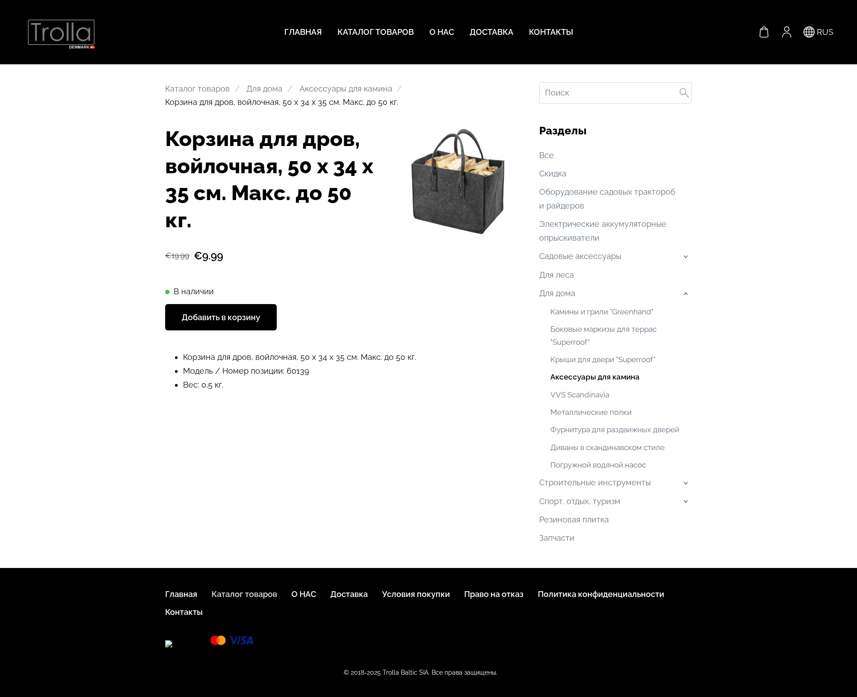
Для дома (264, 88)
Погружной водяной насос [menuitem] (598, 464)
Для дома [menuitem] (557, 293)
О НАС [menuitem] (441, 32)
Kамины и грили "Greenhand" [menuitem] (601, 311)
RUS (824, 32)
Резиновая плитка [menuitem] (574, 519)
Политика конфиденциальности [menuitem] (601, 594)
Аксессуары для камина (346, 88)
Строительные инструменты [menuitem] (595, 482)
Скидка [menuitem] (552, 173)
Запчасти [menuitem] (556, 538)
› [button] (686, 257)
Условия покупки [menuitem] (416, 594)
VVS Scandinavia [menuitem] (579, 394)
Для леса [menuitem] (556, 275)
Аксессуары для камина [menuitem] (595, 376)
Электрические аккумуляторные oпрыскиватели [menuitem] (602, 230)
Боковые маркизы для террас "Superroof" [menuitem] (603, 335)
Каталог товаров (197, 88)
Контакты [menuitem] (551, 32)
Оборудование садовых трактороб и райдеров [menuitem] (607, 198)
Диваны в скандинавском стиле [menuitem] (607, 447)
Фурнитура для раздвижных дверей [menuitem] (614, 429)
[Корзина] (764, 32)
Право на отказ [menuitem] (494, 594)
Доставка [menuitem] (491, 32)
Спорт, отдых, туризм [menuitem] (579, 501)
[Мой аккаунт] (786, 32)
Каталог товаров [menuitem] (375, 32)
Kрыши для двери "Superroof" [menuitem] (603, 359)
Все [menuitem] (546, 155)
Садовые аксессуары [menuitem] (580, 256)
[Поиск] (684, 93)
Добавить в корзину (221, 317)
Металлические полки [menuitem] (591, 412)
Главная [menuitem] (303, 32)
